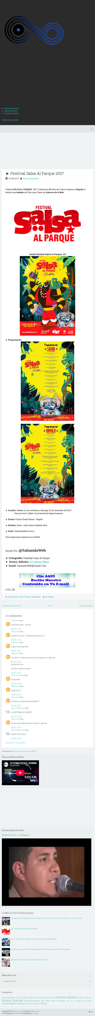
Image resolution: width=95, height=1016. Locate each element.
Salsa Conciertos (83, 1001)
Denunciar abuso (10, 120)
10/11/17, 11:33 (16, 705)
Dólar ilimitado (17, 675)
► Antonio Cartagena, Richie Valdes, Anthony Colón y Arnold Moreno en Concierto (47, 918)
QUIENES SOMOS (11, 113)
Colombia (35, 1013)
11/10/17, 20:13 (16, 673)
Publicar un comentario (16, 742)
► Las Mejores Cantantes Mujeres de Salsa (29, 959)
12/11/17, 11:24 (16, 738)
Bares (4, 998)
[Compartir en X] (11, 589)
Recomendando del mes (36, 1000)
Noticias (17, 1000)
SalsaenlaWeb (36, 597)
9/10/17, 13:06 (16, 629)
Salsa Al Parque (25, 597)
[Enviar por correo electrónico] (6, 589)
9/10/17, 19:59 (16, 651)
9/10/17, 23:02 (16, 662)
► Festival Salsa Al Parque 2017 (35, 173)
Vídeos (43, 1003)
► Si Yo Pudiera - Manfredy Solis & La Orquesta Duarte (34, 939)
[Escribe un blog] (9, 589)
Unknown (15, 620)
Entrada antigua (86, 606)
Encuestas (51, 998)
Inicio (50, 606)
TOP (91, 1012)
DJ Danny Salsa (39, 561)
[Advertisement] (47, 86)
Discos (33, 997)
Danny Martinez (31, 178)
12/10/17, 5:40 (16, 683)
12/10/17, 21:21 (16, 694)
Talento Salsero (33, 1003)
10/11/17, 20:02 (16, 716)
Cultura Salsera (22, 997)
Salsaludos (21, 1003)
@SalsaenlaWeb (17, 1013)
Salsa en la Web (19, 1011)
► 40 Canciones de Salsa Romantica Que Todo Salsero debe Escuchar (41, 949)
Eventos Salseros (13, 597)
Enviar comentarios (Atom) (25, 751)
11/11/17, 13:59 (16, 727)
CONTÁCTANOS (10, 111)
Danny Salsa (35, 1011)
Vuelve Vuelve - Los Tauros (15, 835)
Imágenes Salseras (84, 998)
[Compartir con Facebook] (13, 589)
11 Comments (49, 597)
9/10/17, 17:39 (16, 640)
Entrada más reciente (11, 606)
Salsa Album (70, 1001)
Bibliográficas (11, 998)
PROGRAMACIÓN (11, 108)
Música (6, 1000)
